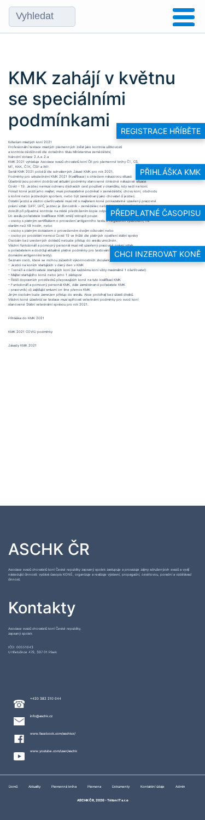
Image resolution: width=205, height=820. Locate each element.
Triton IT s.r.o (117, 800)
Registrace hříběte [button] (161, 131)
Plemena (94, 786)
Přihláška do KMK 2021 (26, 318)
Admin (180, 786)
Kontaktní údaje (152, 786)
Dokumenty (121, 786)
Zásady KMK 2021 (22, 345)
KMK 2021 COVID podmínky (30, 331)
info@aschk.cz (41, 716)
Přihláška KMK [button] (170, 172)
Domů (13, 786)
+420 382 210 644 (45, 698)
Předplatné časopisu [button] (155, 213)
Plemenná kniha (64, 786)
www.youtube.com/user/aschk (53, 751)
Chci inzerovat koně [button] (157, 254)
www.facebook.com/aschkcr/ (52, 733)
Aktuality (34, 786)
